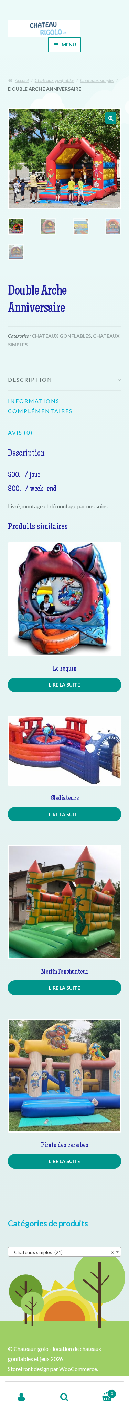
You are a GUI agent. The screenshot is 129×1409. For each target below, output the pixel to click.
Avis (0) (20, 432)
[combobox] (64, 1252)
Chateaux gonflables (54, 80)
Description (30, 379)
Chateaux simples (97, 80)
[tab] (64, 380)
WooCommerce (78, 1368)
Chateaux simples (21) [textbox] (62, 1252)
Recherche (64, 1397)
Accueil (22, 80)
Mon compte (21, 1397)
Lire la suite (64, 685)
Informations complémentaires (40, 406)
